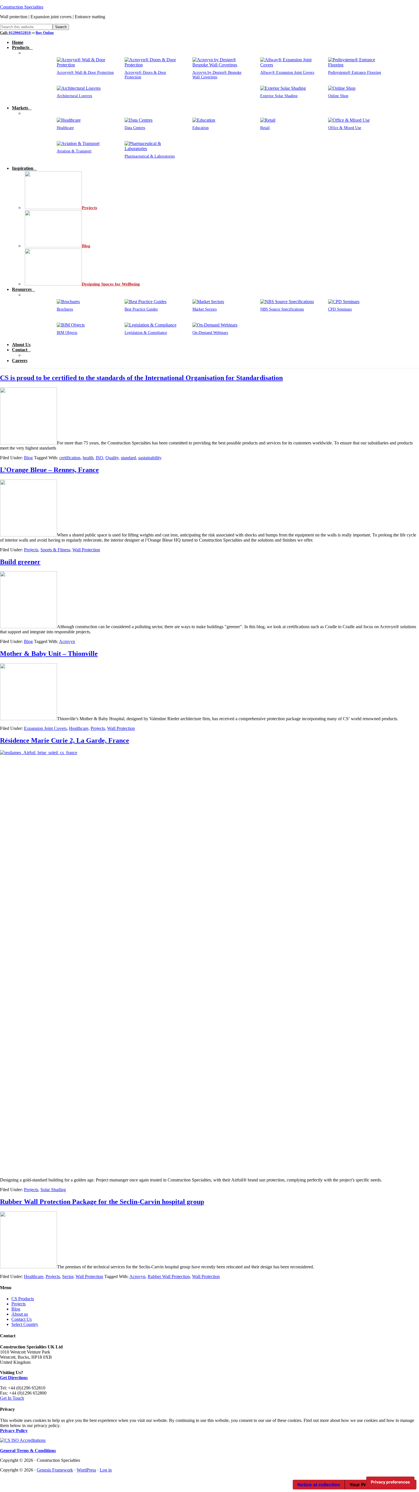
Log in (106, 1469)
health (88, 457)
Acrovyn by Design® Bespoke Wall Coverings (216, 74)
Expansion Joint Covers (45, 728)
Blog (28, 457)
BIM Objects (67, 332)
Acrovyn (67, 641)
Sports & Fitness (55, 549)
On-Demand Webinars (210, 332)
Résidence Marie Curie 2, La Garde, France (64, 740)
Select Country (24, 1324)
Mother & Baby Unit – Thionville (49, 653)
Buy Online (45, 32)
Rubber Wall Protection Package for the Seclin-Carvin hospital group (102, 1201)
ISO (99, 457)
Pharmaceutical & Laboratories (150, 156)
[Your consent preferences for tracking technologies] (390, 1482)
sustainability (150, 457)
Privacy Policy (14, 1430)
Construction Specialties (21, 7)
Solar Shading (53, 1189)
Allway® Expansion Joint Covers (287, 72)
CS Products (22, 1298)
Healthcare (65, 128)
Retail (265, 128)
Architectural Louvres (74, 96)
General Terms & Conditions (28, 1450)
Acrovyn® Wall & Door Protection (85, 72)
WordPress (86, 1469)
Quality (112, 457)
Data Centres (135, 128)
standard (128, 457)
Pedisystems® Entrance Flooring (354, 72)
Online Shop (338, 96)
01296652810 (20, 32)
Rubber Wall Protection (169, 1276)
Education (200, 128)
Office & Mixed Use (344, 128)
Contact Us (21, 1319)
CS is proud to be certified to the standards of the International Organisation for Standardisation (141, 377)
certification (69, 457)
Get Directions (14, 1377)
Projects (31, 549)
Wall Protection (86, 549)
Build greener (20, 562)
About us (19, 1314)
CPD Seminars (340, 309)
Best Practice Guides (141, 309)
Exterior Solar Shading (279, 96)
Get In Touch (12, 1398)
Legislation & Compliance (146, 332)
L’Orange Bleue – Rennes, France (49, 469)
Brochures (65, 309)
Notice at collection (318, 1484)
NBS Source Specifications (282, 309)
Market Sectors (204, 309)
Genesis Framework (55, 1469)
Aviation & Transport (74, 151)
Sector (67, 1276)
